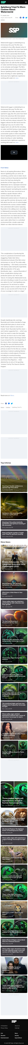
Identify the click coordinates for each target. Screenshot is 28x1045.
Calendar (17, 1028)
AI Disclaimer (4, 1025)
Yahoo (12, 395)
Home (2, 407)
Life (2, 1033)
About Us (17, 1025)
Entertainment (5, 1038)
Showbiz (3, 1035)
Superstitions (18, 1038)
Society (17, 1035)
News (16, 1033)
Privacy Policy (4, 1028)
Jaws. (17, 78)
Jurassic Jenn (5, 15)
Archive (3, 20)
